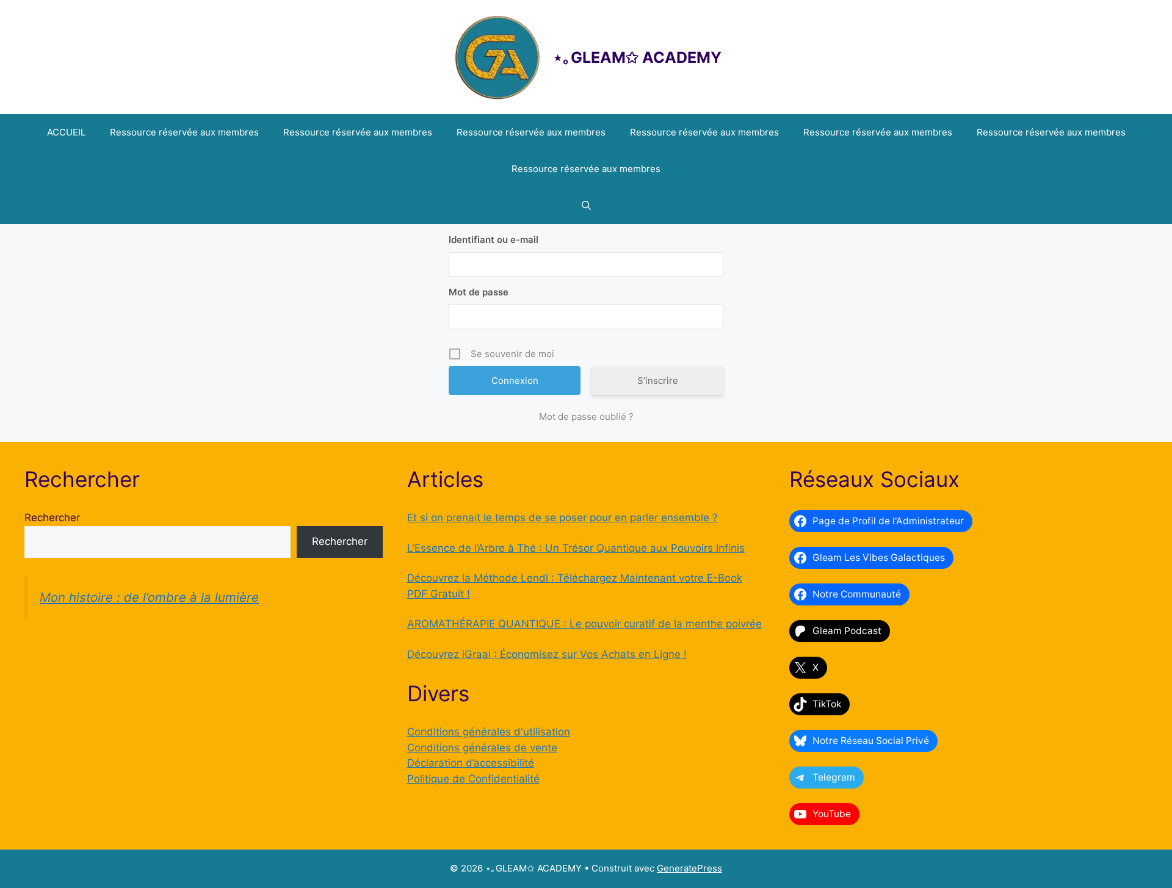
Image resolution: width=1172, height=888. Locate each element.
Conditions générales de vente (482, 748)
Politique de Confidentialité (473, 779)
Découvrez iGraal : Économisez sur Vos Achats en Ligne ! (547, 654)
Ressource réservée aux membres (184, 132)
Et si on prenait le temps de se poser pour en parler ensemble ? (562, 517)
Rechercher (52, 517)
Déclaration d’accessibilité (470, 763)
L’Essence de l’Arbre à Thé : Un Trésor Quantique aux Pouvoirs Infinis (576, 548)
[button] (586, 205)
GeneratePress (689, 868)
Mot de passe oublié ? (586, 416)
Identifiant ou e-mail (493, 239)
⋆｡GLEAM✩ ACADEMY (637, 57)
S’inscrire (657, 380)
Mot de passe (478, 292)
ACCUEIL (66, 132)
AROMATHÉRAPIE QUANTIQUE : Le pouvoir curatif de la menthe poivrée (584, 624)
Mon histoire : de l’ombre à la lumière (149, 597)
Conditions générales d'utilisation (488, 732)
